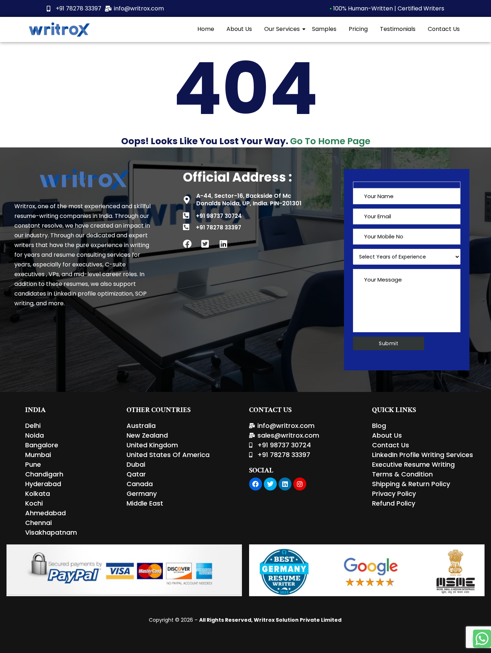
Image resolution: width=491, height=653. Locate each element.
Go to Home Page (330, 141)
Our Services (282, 29)
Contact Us (444, 29)
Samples (324, 29)
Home (205, 29)
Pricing (358, 29)
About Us (239, 29)
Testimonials (398, 29)
